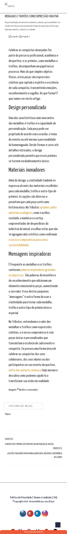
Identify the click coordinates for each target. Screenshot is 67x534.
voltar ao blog (21, 406)
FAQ (55, 497)
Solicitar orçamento (33, 532)
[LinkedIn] (19, 414)
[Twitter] (16, 414)
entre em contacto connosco (25, 370)
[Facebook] (13, 414)
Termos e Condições (43, 497)
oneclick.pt (49, 501)
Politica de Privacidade (21, 497)
